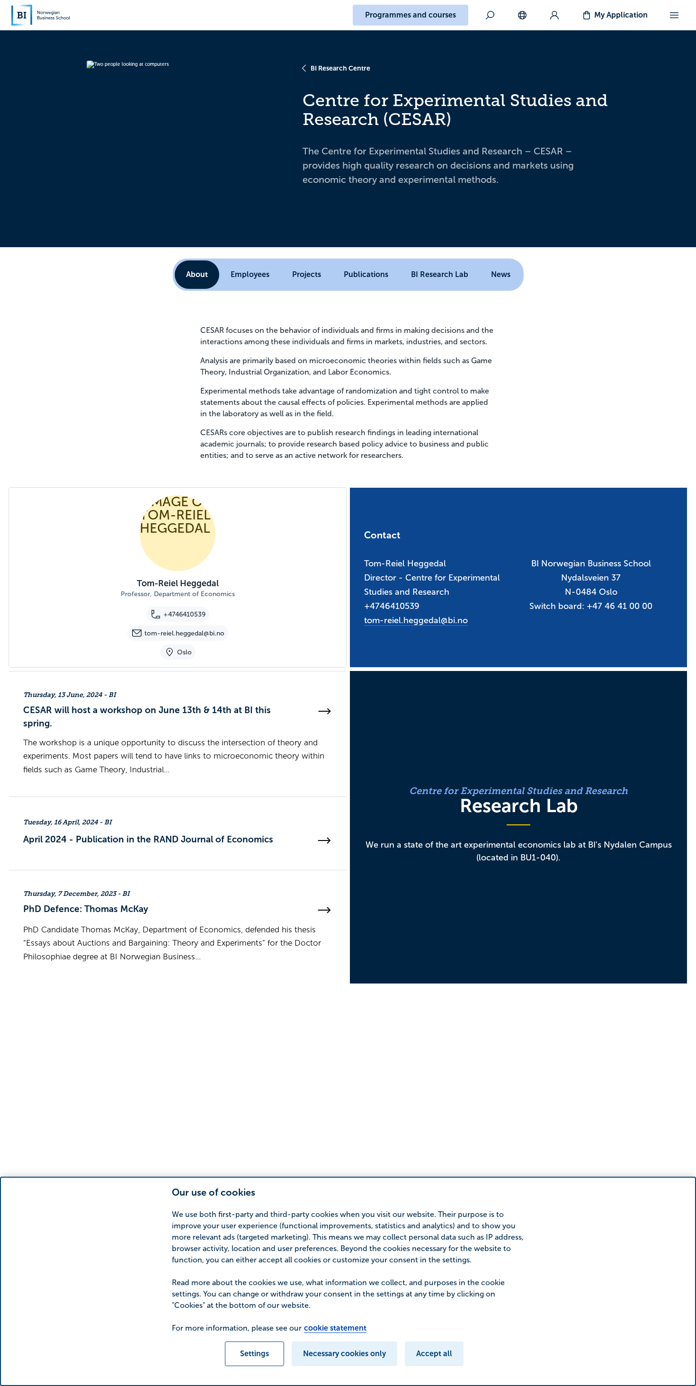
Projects (306, 274)
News (500, 274)
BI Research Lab (439, 274)
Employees (250, 274)
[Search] (490, 15)
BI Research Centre (340, 68)
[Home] (40, 15)
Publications (366, 274)
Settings (254, 1354)
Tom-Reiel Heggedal (178, 583)
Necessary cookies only (344, 1354)
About (197, 274)
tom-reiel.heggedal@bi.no (416, 620)
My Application (621, 15)
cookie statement (335, 1328)
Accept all (434, 1354)
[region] (348, 1281)
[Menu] (674, 15)
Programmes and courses (410, 15)
